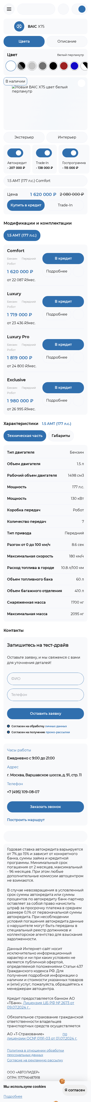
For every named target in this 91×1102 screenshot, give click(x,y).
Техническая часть (24, 436)
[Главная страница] (36, 9)
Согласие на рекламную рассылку (35, 1060)
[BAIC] (9, 26)
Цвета (24, 41)
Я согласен (73, 1090)
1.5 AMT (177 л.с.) (22, 235)
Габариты (61, 436)
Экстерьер (24, 137)
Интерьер (67, 137)
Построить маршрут (26, 820)
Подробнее (13, 1096)
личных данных (56, 726)
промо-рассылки (58, 732)
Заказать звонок (45, 807)
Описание (66, 41)
